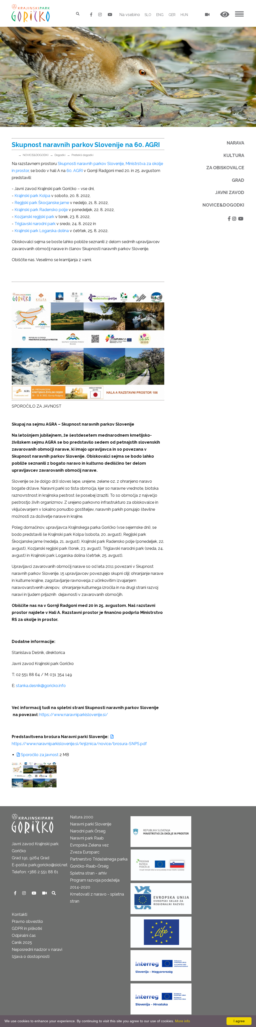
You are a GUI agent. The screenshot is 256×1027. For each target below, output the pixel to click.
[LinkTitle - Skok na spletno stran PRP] (161, 863)
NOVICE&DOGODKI (35, 155)
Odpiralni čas (24, 935)
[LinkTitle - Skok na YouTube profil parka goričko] (110, 15)
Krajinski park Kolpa (32, 195)
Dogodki (60, 155)
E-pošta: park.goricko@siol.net (40, 865)
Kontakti (19, 914)
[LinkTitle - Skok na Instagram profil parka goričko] (100, 15)
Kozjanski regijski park (34, 216)
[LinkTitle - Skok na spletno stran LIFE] (161, 930)
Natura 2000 (81, 817)
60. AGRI (74, 170)
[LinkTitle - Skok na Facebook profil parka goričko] (92, 15)
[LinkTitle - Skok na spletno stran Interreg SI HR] (161, 997)
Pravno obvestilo (27, 921)
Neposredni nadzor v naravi (37, 949)
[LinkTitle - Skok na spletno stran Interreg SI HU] (161, 963)
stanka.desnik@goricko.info (41, 685)
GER (172, 15)
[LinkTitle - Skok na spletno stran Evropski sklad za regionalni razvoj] (161, 897)
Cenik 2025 (22, 942)
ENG (160, 15)
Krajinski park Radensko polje (41, 209)
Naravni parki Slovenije (90, 824)
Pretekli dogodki (83, 155)
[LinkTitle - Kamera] (45, 893)
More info (182, 1021)
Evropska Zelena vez (89, 845)
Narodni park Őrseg (88, 831)
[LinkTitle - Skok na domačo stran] (31, 13)
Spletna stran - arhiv (88, 873)
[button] (224, 15)
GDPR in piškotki (27, 928)
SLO (147, 15)
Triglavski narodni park (35, 223)
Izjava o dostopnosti (31, 956)
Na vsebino (129, 14)
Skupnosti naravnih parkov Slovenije (91, 163)
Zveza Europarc (85, 852)
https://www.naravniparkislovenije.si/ (73, 714)
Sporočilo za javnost (39, 754)
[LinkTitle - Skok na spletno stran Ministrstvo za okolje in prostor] (161, 829)
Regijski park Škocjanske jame (41, 202)
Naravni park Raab (87, 838)
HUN (184, 15)
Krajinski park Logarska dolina (41, 230)
